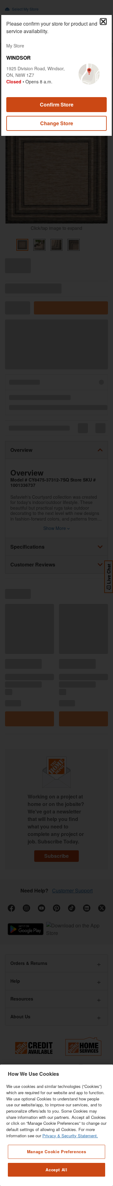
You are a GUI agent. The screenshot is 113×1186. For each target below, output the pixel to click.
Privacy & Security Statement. (70, 1136)
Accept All (56, 1170)
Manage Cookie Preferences (56, 1151)
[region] (56, 1125)
